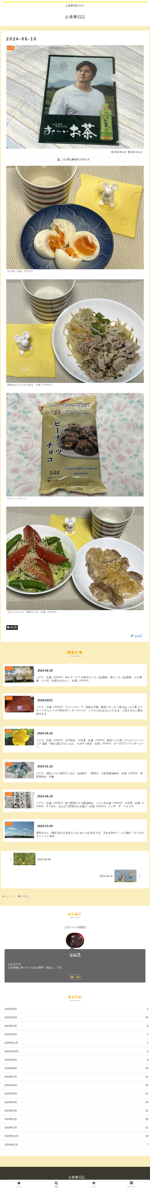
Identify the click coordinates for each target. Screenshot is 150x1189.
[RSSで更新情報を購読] (78, 976)
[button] (139, 747)
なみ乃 (75, 955)
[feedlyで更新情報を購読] (72, 976)
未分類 (13, 627)
